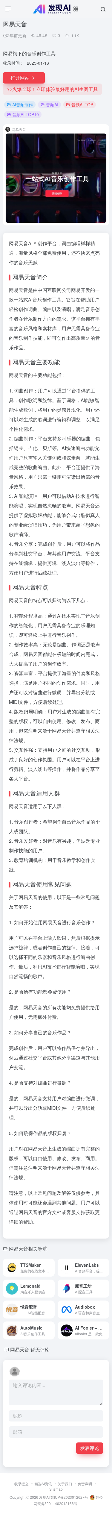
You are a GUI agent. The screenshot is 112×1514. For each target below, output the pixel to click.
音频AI (52, 104)
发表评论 (89, 1448)
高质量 (78, 337)
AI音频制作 (22, 104)
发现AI (44, 1497)
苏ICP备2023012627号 (69, 1497)
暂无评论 (40, 1349)
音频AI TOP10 (25, 114)
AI (30, 243)
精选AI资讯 (43, 1483)
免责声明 (85, 1483)
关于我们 (65, 1483)
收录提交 (21, 1483)
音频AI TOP (82, 104)
